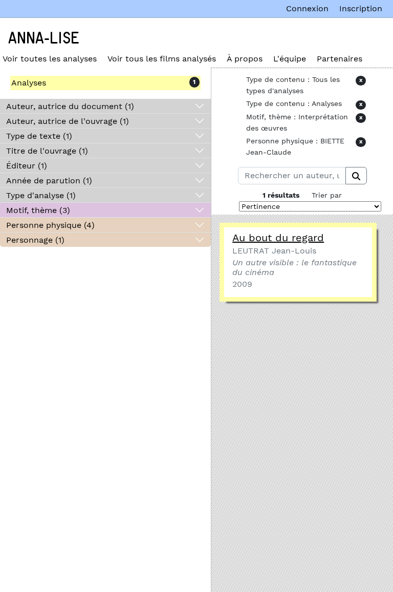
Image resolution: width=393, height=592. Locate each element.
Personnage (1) (35, 240)
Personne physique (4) (50, 225)
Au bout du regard (278, 237)
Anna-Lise (43, 38)
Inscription (360, 8)
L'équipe (289, 59)
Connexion (307, 8)
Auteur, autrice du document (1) (70, 106)
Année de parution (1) (49, 180)
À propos (245, 59)
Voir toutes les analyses (50, 59)
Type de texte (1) (39, 136)
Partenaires (339, 59)
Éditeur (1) (26, 166)
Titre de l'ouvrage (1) (47, 151)
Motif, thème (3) (38, 210)
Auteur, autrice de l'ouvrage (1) (67, 121)
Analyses (28, 83)
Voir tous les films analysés (161, 59)
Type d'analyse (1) (41, 195)
